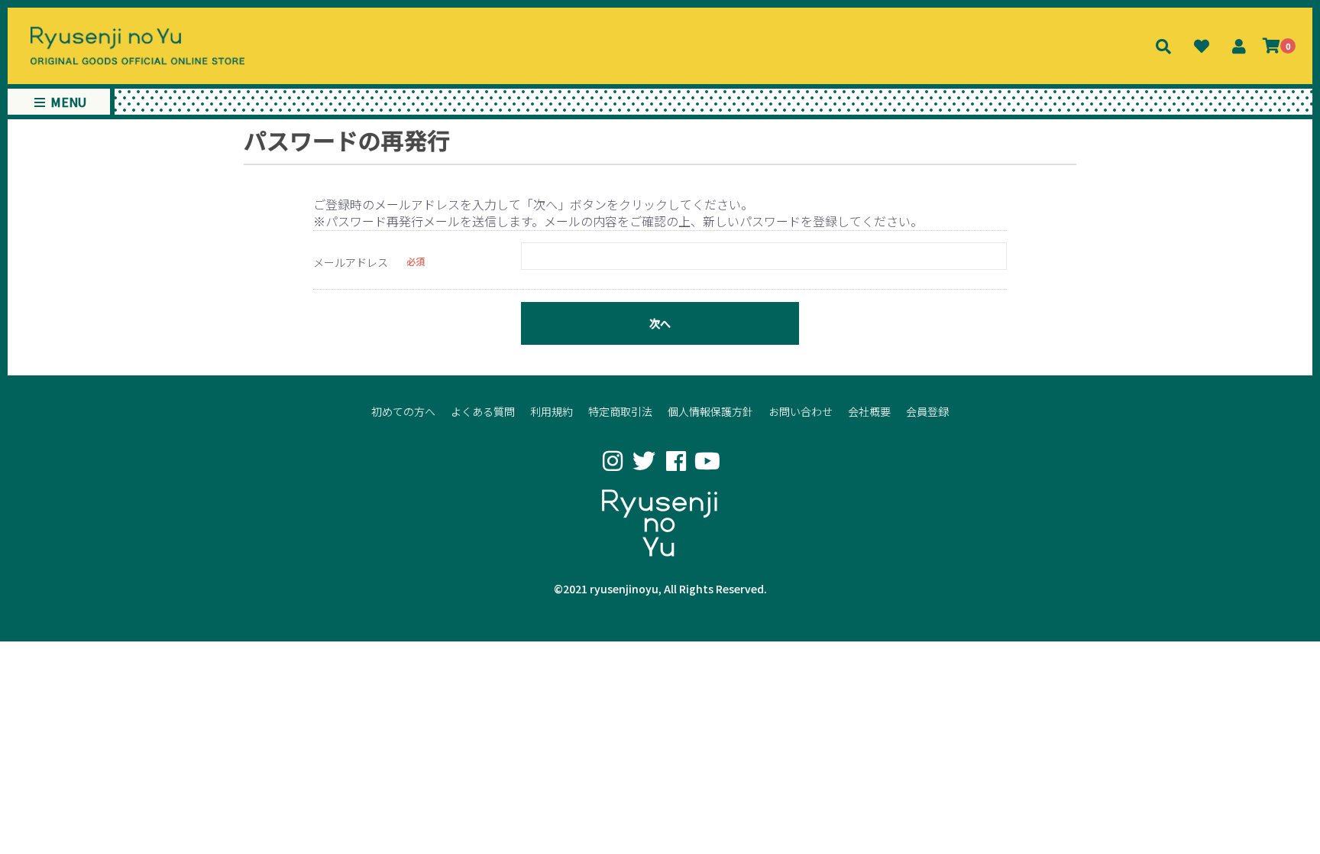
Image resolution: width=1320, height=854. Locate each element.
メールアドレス (350, 262)
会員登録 (927, 411)
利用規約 (551, 411)
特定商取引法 (620, 411)
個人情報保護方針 (710, 411)
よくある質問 (483, 411)
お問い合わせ (800, 411)
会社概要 (869, 411)
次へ (660, 323)
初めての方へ (403, 411)
